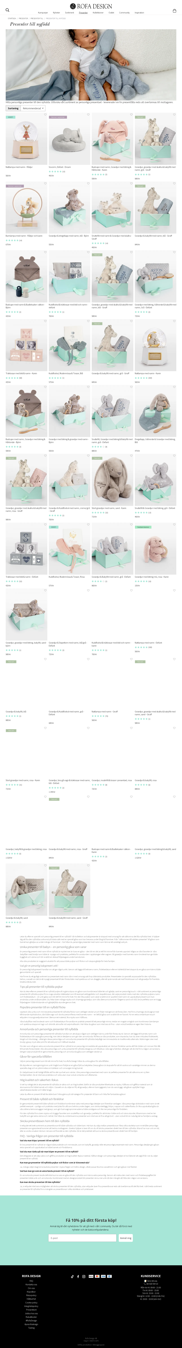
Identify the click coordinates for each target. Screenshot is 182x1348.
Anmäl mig (125, 1238)
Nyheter (56, 12)
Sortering (13, 108)
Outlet (111, 12)
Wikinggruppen (99, 1344)
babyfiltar (24, 954)
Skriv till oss (152, 1280)
